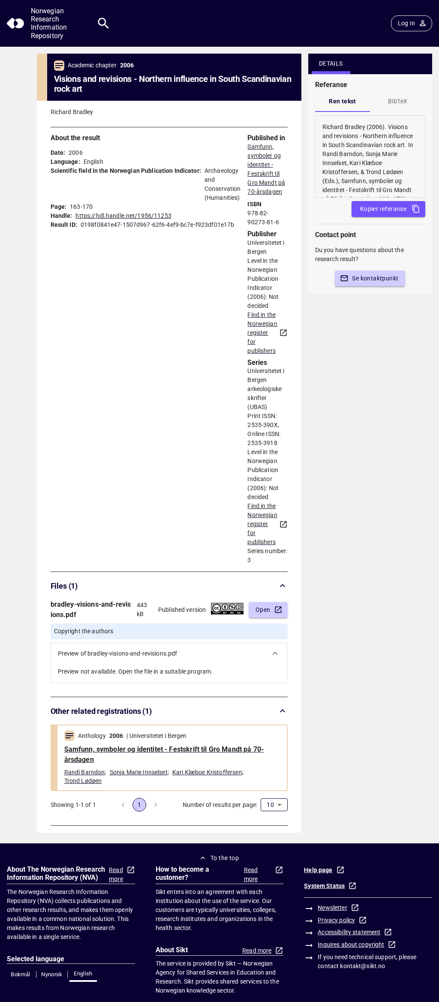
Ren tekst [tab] (342, 101)
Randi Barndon (84, 772)
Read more (116, 874)
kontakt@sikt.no (362, 966)
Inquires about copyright (351, 944)
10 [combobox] (270, 804)
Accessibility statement (349, 932)
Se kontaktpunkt (375, 278)
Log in (406, 23)
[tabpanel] (370, 156)
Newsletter (332, 907)
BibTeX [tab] (397, 101)
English (83, 973)
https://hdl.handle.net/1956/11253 (123, 215)
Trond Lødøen (83, 780)
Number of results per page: (220, 804)
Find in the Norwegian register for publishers (262, 332)
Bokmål (20, 974)
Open (263, 609)
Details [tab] (331, 63)
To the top (224, 858)
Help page (318, 870)
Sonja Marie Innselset (139, 772)
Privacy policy (336, 920)
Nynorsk (52, 974)
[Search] (103, 23)
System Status (324, 885)
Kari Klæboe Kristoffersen (207, 772)
